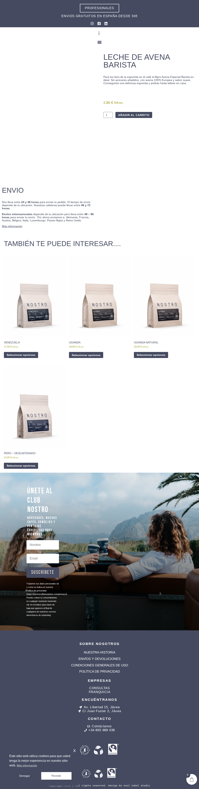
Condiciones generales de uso (99, 665)
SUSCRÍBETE (42, 572)
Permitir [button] (56, 775)
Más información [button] (27, 765)
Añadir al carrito (133, 115)
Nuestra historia (99, 652)
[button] (99, 42)
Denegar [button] (24, 775)
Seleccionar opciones (21, 354)
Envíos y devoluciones (99, 659)
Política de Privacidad (99, 671)
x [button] (74, 750)
